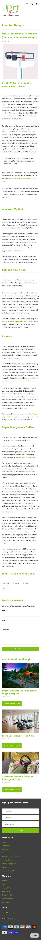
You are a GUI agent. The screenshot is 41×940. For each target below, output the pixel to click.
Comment (5, 629)
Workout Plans (7, 860)
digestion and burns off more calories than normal (19, 381)
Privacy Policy (6, 888)
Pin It (26, 583)
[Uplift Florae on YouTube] (7, 912)
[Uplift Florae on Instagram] (10, 912)
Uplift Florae (12, 919)
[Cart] (36, 4)
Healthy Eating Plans (9, 864)
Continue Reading (11, 704)
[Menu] (27, 4)
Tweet (7, 583)
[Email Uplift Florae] (14, 912)
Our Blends (6, 846)
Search (4, 881)
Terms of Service (7, 899)
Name (4, 610)
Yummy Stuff (6, 867)
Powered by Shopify (9, 923)
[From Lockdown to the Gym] (20, 722)
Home (4, 842)
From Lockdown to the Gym (18, 735)
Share (17, 583)
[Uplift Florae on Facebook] (3, 912)
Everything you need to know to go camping (19, 692)
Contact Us (6, 902)
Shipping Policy (7, 895)
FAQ (3, 884)
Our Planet (5, 849)
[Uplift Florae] (10, 10)
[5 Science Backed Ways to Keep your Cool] (20, 763)
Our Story (5, 853)
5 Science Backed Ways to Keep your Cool (17, 778)
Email (7, 589)
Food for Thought (13, 25)
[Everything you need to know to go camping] (20, 676)
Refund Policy (6, 891)
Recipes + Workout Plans (10, 856)
